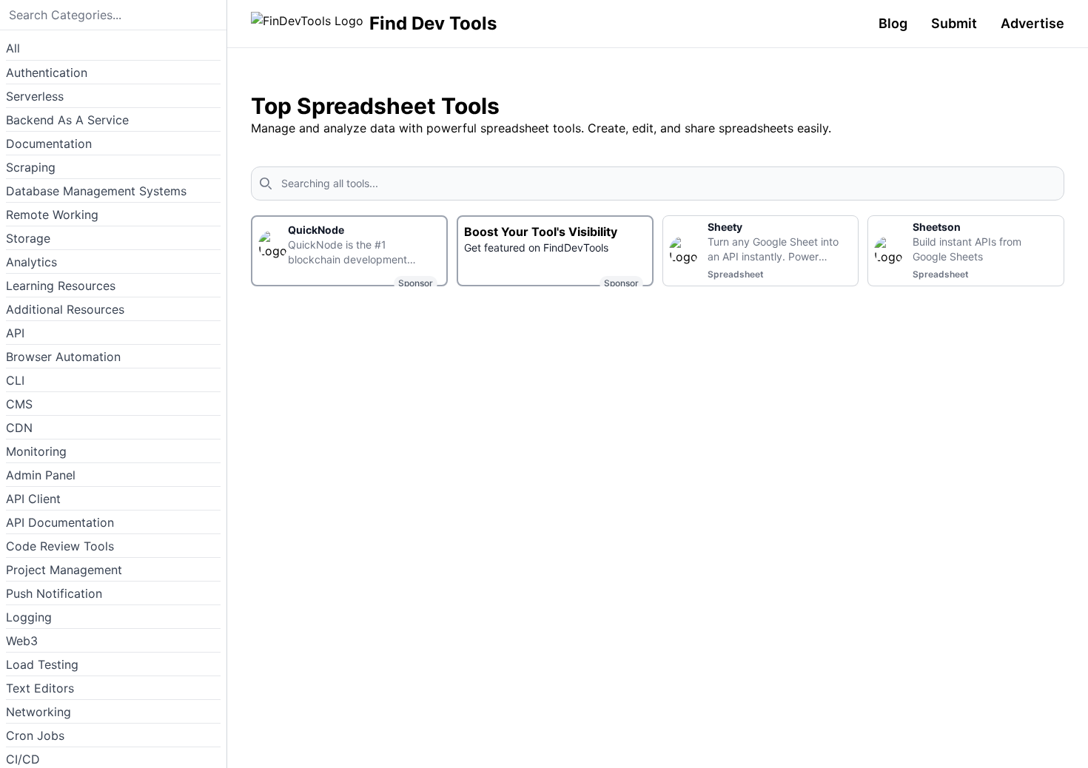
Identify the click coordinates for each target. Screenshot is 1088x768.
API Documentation (60, 522)
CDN (19, 427)
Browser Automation (63, 356)
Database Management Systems (96, 190)
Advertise (1032, 23)
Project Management (64, 569)
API (15, 333)
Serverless (35, 96)
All (13, 48)
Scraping (31, 167)
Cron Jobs (35, 735)
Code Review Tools (60, 546)
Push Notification (54, 593)
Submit (954, 23)
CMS (19, 404)
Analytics (31, 262)
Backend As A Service (67, 119)
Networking (38, 711)
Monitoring (36, 451)
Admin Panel (40, 475)
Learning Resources (60, 285)
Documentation (49, 143)
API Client (33, 498)
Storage (28, 238)
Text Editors (40, 688)
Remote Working (52, 214)
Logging (29, 617)
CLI (15, 380)
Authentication (46, 72)
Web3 (22, 640)
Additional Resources (65, 309)
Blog (893, 23)
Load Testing (42, 664)
